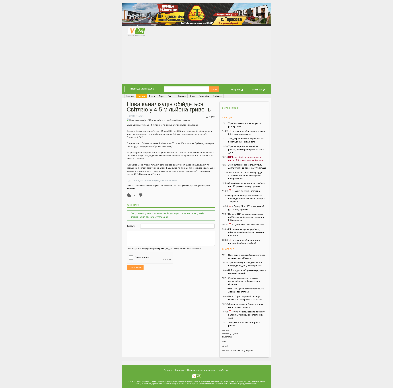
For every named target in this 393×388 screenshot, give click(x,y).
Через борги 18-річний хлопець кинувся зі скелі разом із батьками (245, 298)
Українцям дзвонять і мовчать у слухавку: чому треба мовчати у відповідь (244, 280)
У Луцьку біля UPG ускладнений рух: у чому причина (246, 208)
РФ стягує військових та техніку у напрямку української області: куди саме (246, 314)
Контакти (179, 369)
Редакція (167, 369)
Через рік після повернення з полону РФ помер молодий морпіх (245, 158)
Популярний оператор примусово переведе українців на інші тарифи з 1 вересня (246, 198)
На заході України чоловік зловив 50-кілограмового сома (246, 132)
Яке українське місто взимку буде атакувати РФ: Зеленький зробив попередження (245, 175)
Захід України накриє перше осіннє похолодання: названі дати (245, 140)
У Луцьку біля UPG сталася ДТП (248, 224)
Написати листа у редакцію (201, 369)
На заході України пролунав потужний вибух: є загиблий (244, 241)
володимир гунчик (168, 180)
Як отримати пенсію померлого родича (244, 324)
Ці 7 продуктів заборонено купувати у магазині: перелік (247, 272)
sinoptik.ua (238, 350)
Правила (161, 248)
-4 (134, 195)
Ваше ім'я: (131, 226)
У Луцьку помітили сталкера (246, 190)
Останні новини (230, 108)
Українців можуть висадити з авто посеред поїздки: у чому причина (245, 264)
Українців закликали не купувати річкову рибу (244, 125)
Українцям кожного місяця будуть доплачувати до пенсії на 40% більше (247, 166)
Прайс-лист (223, 369)
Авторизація (257, 89)
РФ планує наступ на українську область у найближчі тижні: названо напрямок (246, 232)
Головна (130, 96)
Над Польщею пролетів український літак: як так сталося (246, 290)
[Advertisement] (196, 60)
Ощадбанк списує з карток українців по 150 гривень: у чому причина (246, 184)
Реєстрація (235, 89)
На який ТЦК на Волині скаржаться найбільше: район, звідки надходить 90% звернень (246, 216)
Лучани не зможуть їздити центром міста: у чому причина (245, 305)
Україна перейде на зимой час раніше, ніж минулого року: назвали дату (246, 149)
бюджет (155, 180)
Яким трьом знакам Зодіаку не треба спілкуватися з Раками (246, 256)
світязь (136, 180)
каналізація (145, 180)
